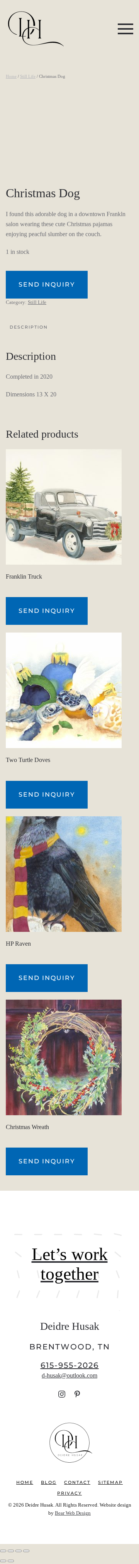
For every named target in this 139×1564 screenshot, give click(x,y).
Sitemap (110, 1482)
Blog (48, 1482)
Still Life (28, 76)
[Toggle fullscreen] (11, 1551)
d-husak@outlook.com (69, 1375)
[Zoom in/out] (3, 1551)
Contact (77, 1482)
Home (11, 76)
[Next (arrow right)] (11, 1561)
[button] (125, 29)
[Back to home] (35, 29)
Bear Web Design (73, 1513)
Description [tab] (29, 327)
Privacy (69, 1493)
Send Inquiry (47, 284)
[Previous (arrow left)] (3, 1561)
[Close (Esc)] (26, 1551)
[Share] (18, 1551)
